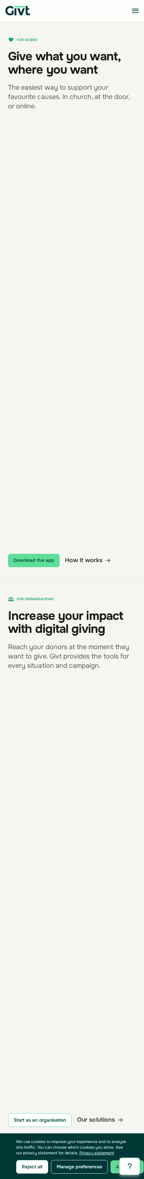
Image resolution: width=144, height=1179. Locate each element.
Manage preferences (79, 1167)
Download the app (33, 560)
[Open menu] (135, 11)
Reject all (32, 1167)
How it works (84, 560)
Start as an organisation (40, 1120)
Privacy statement (96, 1153)
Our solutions (96, 1120)
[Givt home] (17, 10)
